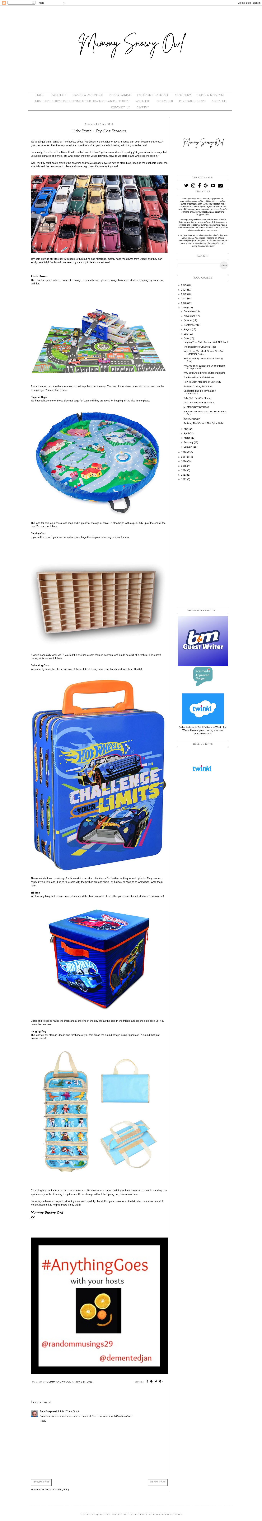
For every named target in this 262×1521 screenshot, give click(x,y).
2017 (184, 457)
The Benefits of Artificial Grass (199, 377)
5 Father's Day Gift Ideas (196, 407)
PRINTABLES (165, 101)
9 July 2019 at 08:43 (68, 1411)
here (64, 390)
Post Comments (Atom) (57, 1489)
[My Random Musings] (99, 1373)
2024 (184, 289)
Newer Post (41, 1482)
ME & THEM (183, 95)
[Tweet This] (156, 1382)
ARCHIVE (142, 107)
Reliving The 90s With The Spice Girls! (203, 423)
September (190, 325)
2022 (184, 294)
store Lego (82, 166)
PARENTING (58, 95)
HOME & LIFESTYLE (211, 95)
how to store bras (121, 162)
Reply (43, 1420)
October (188, 320)
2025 (184, 285)
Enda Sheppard (48, 1411)
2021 (184, 298)
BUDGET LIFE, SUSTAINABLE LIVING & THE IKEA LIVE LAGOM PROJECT (81, 101)
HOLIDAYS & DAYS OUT (153, 95)
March (187, 438)
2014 (184, 470)
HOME (40, 95)
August (188, 329)
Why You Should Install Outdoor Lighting (205, 373)
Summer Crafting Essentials (198, 386)
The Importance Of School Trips (200, 347)
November (189, 316)
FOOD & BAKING (120, 95)
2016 (184, 461)
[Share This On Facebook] (147, 1382)
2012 (184, 479)
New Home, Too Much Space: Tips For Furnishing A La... (203, 352)
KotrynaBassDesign (167, 1515)
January (188, 447)
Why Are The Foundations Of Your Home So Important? (205, 367)
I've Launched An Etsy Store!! (199, 402)
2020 (184, 303)
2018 (184, 452)
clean (68, 166)
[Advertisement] (203, 544)
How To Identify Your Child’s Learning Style (203, 360)
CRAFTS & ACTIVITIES (88, 95)
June (187, 338)
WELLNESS (143, 101)
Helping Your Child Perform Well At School (206, 342)
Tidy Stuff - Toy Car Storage (198, 398)
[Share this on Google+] (161, 1382)
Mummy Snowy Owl (114, 1515)
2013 (184, 474)
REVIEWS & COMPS (192, 101)
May (186, 429)
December (189, 311)
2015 (184, 466)
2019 (184, 307)
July (186, 334)
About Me (219, 101)
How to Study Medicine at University (202, 382)
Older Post (158, 1482)
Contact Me (120, 107)
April (186, 433)
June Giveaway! (192, 419)
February (189, 442)
